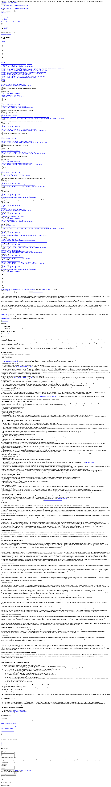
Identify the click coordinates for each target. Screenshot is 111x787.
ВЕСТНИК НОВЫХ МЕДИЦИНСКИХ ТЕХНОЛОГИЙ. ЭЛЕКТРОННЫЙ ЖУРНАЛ (23, 76)
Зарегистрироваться (11, 774)
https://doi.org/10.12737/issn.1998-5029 (10, 94)
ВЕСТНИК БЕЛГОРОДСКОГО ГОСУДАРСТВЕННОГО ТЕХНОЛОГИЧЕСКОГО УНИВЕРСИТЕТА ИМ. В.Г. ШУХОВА (33, 68)
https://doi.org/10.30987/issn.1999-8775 (10, 138)
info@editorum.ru (9, 334)
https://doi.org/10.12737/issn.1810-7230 (10, 205)
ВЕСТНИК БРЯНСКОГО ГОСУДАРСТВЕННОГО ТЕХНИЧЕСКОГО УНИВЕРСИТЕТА (24, 69)
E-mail (2, 764)
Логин (2, 782)
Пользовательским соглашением (9, 2)
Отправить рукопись (6, 12)
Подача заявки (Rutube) (7, 728)
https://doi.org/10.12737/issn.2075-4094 (10, 194)
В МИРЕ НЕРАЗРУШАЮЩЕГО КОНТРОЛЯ (12, 65)
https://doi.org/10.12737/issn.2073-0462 (10, 161)
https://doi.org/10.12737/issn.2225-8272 (10, 172)
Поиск (2, 9)
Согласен (3, 4)
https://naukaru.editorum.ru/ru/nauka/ (9, 361)
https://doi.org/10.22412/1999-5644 (9, 115)
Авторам (26, 5)
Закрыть (3, 774)
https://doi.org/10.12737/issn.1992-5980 (10, 151)
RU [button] (1, 15)
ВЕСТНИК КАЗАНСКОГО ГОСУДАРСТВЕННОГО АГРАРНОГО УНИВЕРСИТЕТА (23, 72)
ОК (16, 773)
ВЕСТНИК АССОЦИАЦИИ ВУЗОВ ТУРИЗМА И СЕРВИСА (17, 66)
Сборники (21, 5)
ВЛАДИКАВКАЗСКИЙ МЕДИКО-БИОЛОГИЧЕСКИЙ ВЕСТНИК (18, 77)
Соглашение (4, 289)
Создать (8, 290)
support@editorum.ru (19, 710)
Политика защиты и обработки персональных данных (21, 289)
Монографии (9, 5)
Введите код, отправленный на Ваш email (11, 771)
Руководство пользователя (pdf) (9, 723)
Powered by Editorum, (47, 289)
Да (1, 743)
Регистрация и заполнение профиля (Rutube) (12, 726)
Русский (6, 17)
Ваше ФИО (3, 751)
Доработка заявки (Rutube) (7, 731)
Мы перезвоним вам (5, 715)
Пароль (2, 784)
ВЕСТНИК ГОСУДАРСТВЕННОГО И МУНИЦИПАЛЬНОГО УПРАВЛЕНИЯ (21, 73)
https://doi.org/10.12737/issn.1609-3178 (10, 104)
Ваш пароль (4, 765)
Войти (31, 292)
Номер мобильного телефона (8, 757)
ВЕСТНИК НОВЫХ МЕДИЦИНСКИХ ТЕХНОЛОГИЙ (15, 74)
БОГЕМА (3, 62)
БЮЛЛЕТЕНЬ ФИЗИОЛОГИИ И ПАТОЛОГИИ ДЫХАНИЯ (16, 64)
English (5, 19)
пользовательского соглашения (23, 770)
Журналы (3, 5)
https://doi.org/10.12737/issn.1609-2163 (10, 183)
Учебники (15, 5)
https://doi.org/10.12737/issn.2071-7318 (10, 126)
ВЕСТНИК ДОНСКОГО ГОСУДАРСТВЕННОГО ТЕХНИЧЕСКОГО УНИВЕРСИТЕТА (24, 70)
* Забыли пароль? (38, 292)
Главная (3, 41)
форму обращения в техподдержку (18, 711)
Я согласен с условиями (8, 770)
